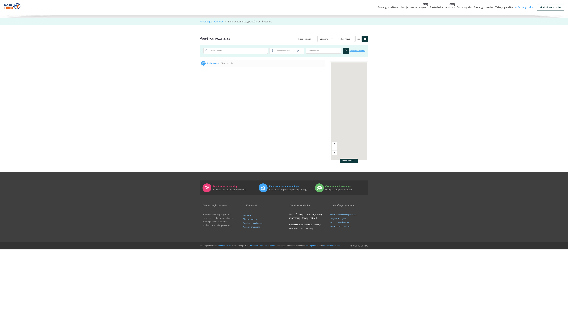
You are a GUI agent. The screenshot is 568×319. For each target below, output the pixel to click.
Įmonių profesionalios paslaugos (343, 215)
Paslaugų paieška (483, 7)
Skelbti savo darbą (550, 7)
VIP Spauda (311, 246)
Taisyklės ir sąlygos (338, 218)
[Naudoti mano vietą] (297, 51)
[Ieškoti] (346, 51)
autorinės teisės (224, 246)
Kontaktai (247, 215)
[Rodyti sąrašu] (365, 39)
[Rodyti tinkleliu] (358, 39)
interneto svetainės (331, 246)
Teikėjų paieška (504, 7)
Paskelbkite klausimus (442, 6)
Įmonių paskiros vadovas (340, 226)
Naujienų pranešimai (251, 227)
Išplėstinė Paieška (357, 50)
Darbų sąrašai (464, 7)
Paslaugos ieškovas (389, 7)
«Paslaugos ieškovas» (212, 21)
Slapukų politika (250, 219)
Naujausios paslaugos (414, 6)
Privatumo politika (359, 245)
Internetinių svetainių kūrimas (262, 246)
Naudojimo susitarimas (253, 223)
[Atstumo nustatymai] (300, 51)
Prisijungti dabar (525, 7)
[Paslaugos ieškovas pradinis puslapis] (14, 6)
